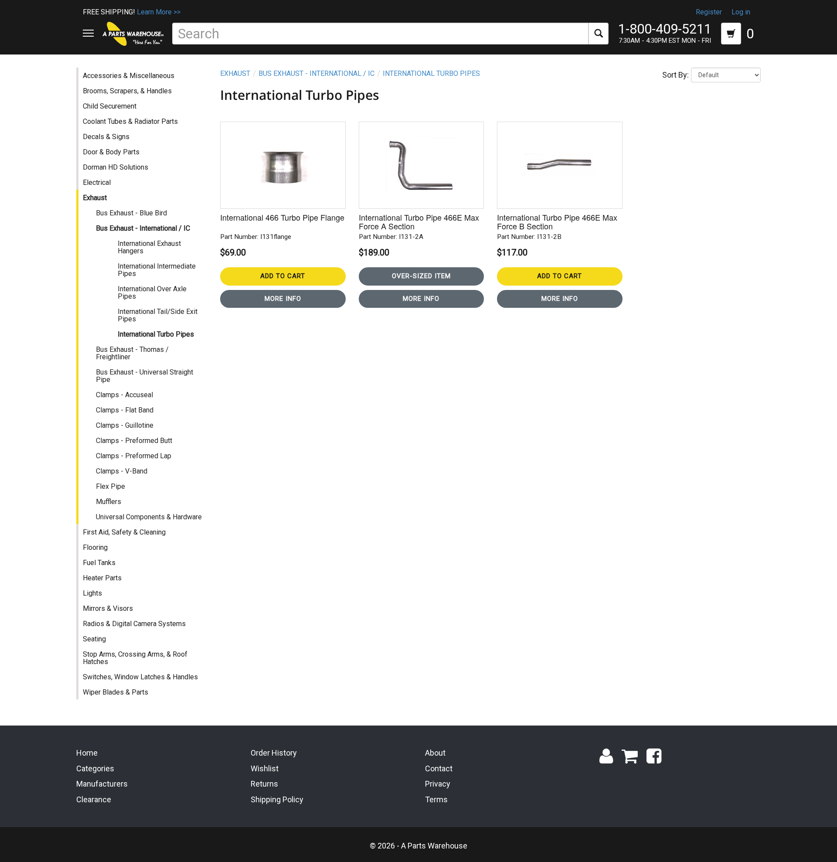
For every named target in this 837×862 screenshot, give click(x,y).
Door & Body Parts (111, 152)
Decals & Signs (106, 137)
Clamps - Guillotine (124, 425)
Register (709, 12)
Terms (436, 799)
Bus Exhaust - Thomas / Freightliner (132, 353)
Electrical (97, 182)
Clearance (93, 799)
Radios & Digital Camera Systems (134, 624)
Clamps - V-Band (121, 471)
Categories (95, 768)
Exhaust (95, 198)
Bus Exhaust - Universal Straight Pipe (144, 376)
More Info (283, 299)
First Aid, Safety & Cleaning (124, 532)
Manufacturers (102, 783)
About (435, 752)
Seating (94, 639)
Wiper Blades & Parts (115, 692)
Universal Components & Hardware (149, 517)
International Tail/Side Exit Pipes (157, 315)
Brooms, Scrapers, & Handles (127, 91)
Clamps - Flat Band (124, 410)
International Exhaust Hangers (149, 247)
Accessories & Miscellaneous (128, 76)
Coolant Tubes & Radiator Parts (130, 121)
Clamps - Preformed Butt (134, 440)
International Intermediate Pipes (157, 270)
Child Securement (109, 106)
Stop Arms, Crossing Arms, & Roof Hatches (135, 658)
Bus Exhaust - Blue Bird (131, 213)
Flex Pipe (110, 486)
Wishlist (265, 768)
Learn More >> (158, 12)
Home (87, 752)
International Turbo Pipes (156, 334)
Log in (741, 12)
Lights (92, 593)
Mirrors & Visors (108, 608)
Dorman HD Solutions (115, 167)
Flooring (95, 547)
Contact (439, 768)
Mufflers (108, 501)
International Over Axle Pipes (152, 292)
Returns (264, 783)
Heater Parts (102, 578)
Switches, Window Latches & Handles (140, 677)
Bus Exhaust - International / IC (143, 228)
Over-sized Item (421, 276)
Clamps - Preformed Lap (133, 456)
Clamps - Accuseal (124, 395)
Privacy (437, 783)
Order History (274, 752)
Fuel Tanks (99, 563)
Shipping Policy (277, 799)
